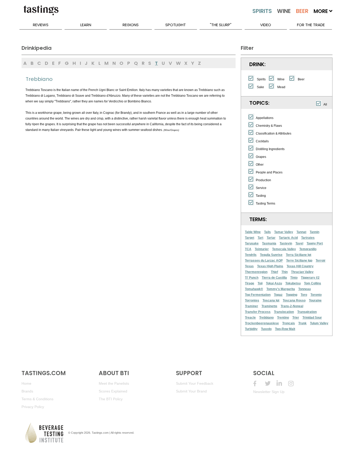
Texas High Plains (270, 266)
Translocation (284, 312)
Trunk (302, 323)
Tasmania (269, 243)
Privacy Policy (33, 407)
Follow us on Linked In (282, 383)
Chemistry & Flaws (269, 126)
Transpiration (307, 312)
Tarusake (252, 243)
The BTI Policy (111, 399)
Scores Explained (113, 391)
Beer (301, 79)
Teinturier (262, 249)
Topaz (278, 295)
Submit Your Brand (191, 391)
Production (263, 180)
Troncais (288, 323)
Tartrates (308, 238)
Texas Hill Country (300, 266)
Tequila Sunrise (271, 255)
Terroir (320, 260)
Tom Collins (312, 283)
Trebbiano (266, 317)
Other (260, 164)
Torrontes (252, 300)
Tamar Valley (283, 232)
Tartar (271, 238)
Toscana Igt (271, 300)
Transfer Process (258, 312)
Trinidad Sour (312, 317)
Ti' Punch (251, 277)
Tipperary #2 (310, 277)
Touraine (315, 300)
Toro (304, 295)
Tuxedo (266, 329)
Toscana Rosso (294, 300)
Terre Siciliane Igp (299, 260)
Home (26, 383)
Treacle (250, 317)
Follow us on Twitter (271, 383)
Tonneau (304, 289)
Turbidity (251, 329)
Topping (291, 295)
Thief (274, 272)
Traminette (269, 306)
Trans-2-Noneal (292, 306)
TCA (248, 249)
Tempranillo (307, 249)
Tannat (301, 232)
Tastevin (286, 243)
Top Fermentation (258, 295)
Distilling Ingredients (270, 149)
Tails (267, 232)
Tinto (294, 277)
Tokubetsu (293, 283)
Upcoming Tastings (294, 383)
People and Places (269, 172)
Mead (281, 87)
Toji (260, 283)
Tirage (249, 283)
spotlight (175, 24)
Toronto (316, 295)
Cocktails (262, 141)
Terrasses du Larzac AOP (264, 260)
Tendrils (251, 255)
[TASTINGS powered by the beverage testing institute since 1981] (41, 13)
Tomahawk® (254, 289)
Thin (284, 272)
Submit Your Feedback (194, 383)
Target (249, 238)
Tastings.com (100, 432)
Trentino (283, 317)
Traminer (251, 306)
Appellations (264, 118)
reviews (40, 24)
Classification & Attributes (273, 133)
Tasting (261, 196)
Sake (260, 87)
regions (131, 24)
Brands (27, 391)
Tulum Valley (319, 323)
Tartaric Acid (288, 238)
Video (265, 24)
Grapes (261, 157)
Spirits (261, 79)
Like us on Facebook (259, 383)
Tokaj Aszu (274, 283)
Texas (249, 266)
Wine (281, 79)
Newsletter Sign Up (269, 392)
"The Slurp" (220, 24)
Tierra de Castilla (274, 277)
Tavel (299, 243)
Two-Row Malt (285, 329)
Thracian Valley (302, 272)
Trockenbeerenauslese (262, 323)
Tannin (314, 232)
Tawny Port (315, 243)
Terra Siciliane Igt (298, 255)
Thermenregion (256, 272)
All (325, 104)
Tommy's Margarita (280, 289)
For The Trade (311, 24)
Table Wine (253, 232)
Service (261, 188)
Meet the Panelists (114, 383)
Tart (260, 238)
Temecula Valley (284, 249)
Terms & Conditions (37, 399)
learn (85, 24)
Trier (295, 317)
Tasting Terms (265, 203)
